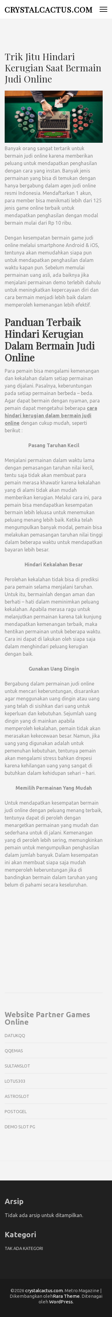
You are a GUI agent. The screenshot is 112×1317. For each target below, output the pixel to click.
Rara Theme (66, 1296)
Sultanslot (17, 1065)
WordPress (61, 1301)
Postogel (16, 1111)
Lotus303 (15, 1081)
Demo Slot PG (20, 1126)
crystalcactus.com (49, 9)
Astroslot (17, 1096)
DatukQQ (15, 1035)
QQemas (14, 1050)
